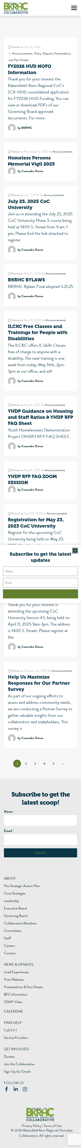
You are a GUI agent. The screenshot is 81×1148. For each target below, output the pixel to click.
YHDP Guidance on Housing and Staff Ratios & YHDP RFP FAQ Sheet (40, 417)
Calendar (13, 1011)
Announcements (22, 53)
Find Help (13, 1022)
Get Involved (16, 1049)
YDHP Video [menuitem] (13, 1002)
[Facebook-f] (6, 1089)
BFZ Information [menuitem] (16, 994)
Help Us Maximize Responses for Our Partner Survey (39, 683)
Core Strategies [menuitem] (15, 893)
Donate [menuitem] (9, 1056)
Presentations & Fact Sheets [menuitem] (23, 987)
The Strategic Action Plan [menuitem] (22, 886)
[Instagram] (24, 1089)
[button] (74, 8)
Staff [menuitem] (7, 938)
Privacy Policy (31, 1125)
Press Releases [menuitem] (14, 979)
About (10, 878)
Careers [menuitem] (9, 945)
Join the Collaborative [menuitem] (19, 1064)
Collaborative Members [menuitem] (20, 923)
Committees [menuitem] (12, 930)
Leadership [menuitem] (11, 901)
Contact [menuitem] (10, 953)
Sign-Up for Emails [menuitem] (17, 1071)
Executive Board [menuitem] (15, 908)
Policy (37, 53)
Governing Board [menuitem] (16, 916)
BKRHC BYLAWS (26, 280)
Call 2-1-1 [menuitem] (10, 1030)
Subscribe (40, 594)
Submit (41, 852)
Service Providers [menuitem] (16, 1037)
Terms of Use (53, 1125)
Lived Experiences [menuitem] (16, 972)
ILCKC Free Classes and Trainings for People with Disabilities (37, 332)
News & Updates (18, 964)
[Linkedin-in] (15, 1089)
